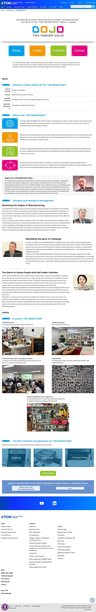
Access (70, 488)
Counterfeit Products (10, 608)
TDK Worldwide (90, 2)
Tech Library (10, 10)
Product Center (30, 2)
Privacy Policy (17, 606)
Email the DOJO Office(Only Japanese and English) (26, 488)
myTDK (71, 2)
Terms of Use (8, 606)
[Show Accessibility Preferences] (5, 607)
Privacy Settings (36, 606)
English (80, 2)
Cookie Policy (26, 606)
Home (2, 10)
